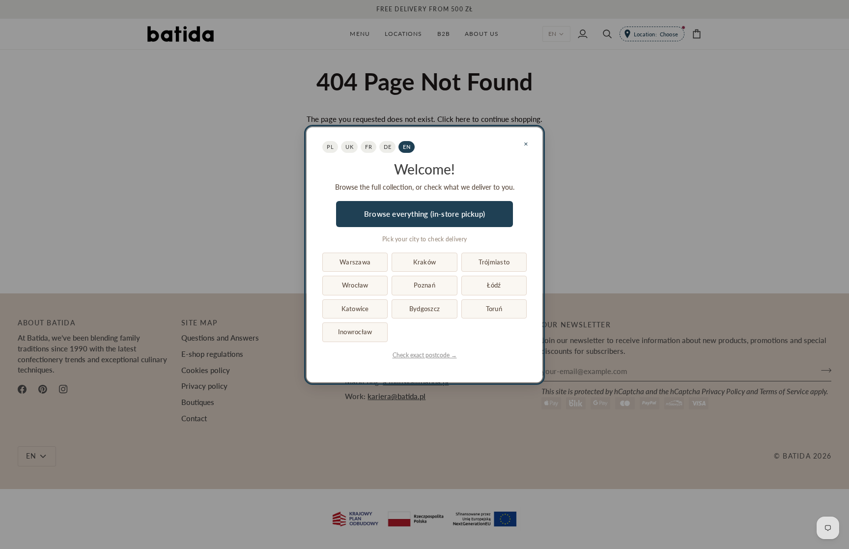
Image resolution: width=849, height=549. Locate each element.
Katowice (355, 309)
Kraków (424, 262)
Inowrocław (355, 332)
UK (349, 147)
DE (387, 147)
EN (406, 147)
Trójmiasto (494, 262)
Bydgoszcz (424, 309)
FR (368, 147)
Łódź (494, 285)
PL (330, 147)
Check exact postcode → (425, 355)
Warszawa (355, 262)
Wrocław (355, 285)
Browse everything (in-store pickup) (424, 213)
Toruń (494, 309)
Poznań (424, 285)
